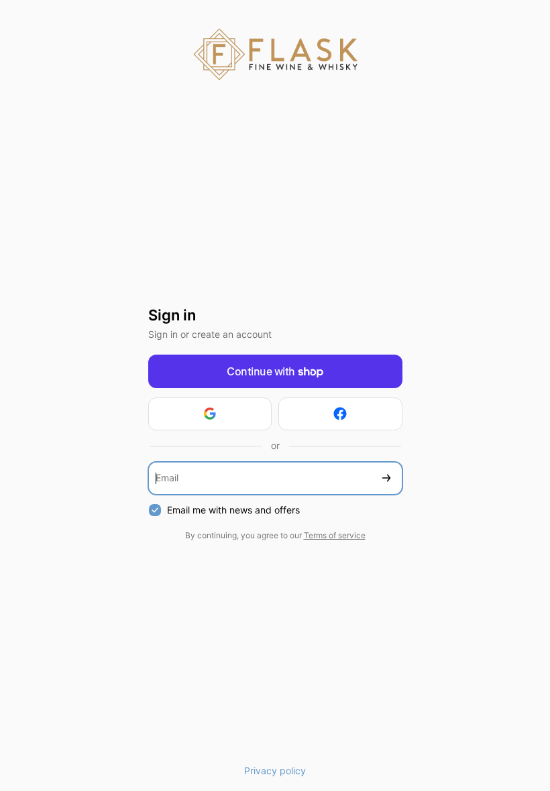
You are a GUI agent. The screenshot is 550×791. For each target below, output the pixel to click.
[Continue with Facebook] (340, 414)
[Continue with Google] (210, 414)
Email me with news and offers (233, 509)
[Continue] (386, 478)
